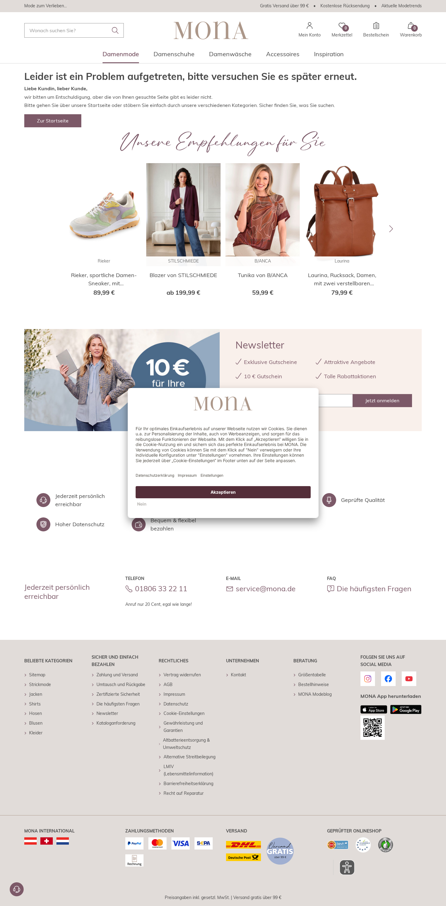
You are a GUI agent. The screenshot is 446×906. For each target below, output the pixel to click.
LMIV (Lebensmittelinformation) (188, 770)
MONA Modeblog (315, 694)
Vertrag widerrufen (182, 675)
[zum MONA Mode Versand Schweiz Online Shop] (46, 841)
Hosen (35, 713)
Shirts (35, 704)
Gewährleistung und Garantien (183, 726)
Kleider (35, 733)
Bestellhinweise (313, 684)
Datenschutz (176, 704)
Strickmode (40, 684)
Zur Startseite (53, 121)
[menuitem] (120, 56)
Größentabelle (312, 675)
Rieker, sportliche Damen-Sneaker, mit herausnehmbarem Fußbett (104, 279)
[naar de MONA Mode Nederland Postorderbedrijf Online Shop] (62, 841)
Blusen (35, 723)
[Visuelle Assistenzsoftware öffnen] (344, 867)
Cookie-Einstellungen (184, 713)
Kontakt (238, 675)
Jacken (35, 694)
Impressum (174, 694)
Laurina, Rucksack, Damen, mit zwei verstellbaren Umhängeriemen (342, 279)
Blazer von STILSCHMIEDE (183, 275)
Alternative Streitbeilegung (189, 757)
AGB (168, 684)
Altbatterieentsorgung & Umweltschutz (186, 743)
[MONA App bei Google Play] (405, 709)
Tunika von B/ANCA (263, 275)
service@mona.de (266, 588)
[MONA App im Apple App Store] (373, 709)
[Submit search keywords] (115, 30)
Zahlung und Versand (117, 675)
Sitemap (37, 675)
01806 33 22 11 (161, 588)
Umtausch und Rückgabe (120, 684)
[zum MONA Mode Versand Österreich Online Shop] (30, 841)
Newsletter (107, 713)
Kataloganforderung (115, 723)
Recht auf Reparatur (184, 793)
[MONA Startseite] (211, 30)
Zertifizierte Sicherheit (118, 694)
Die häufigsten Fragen (374, 588)
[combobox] (74, 30)
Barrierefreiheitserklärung (188, 783)
